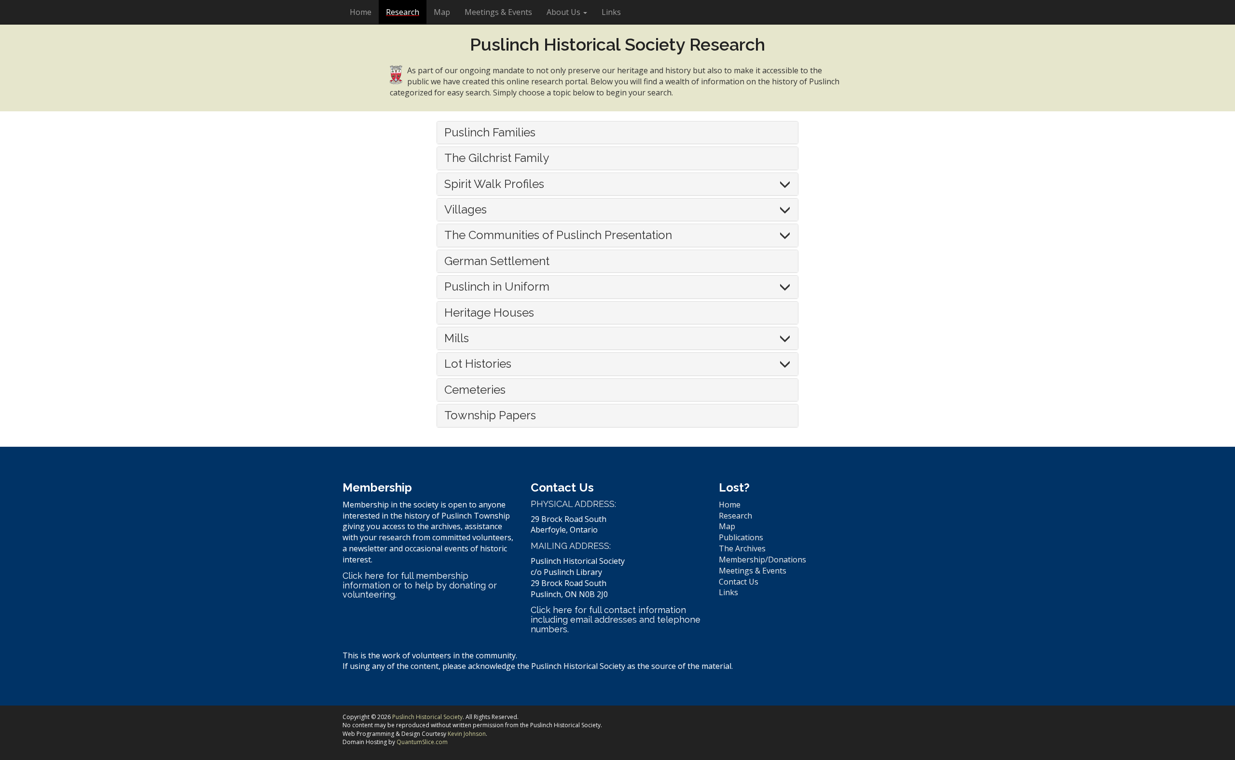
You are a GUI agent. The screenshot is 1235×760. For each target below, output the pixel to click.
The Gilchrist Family (496, 158)
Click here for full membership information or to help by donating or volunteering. (420, 585)
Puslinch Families (489, 132)
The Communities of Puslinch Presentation (558, 235)
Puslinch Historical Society (427, 717)
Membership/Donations (762, 559)
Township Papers (490, 415)
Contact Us (738, 581)
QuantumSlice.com (422, 742)
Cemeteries (475, 390)
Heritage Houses (489, 313)
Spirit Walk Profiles (494, 184)
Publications (741, 537)
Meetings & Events (498, 12)
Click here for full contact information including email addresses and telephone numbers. (615, 619)
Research (402, 12)
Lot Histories (477, 364)
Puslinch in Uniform (496, 286)
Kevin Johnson (467, 734)
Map (442, 12)
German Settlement (496, 261)
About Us (564, 12)
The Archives (742, 548)
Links (611, 12)
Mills (456, 338)
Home (360, 12)
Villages (465, 209)
